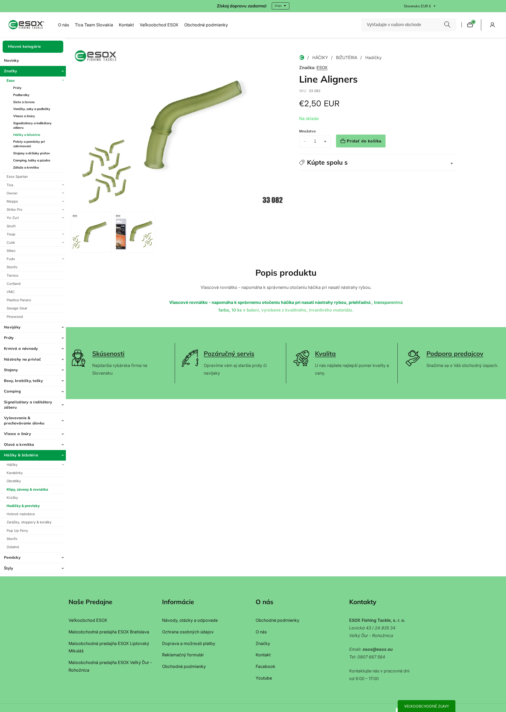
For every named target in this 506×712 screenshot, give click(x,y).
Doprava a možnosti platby (188, 643)
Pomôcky (12, 557)
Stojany (11, 369)
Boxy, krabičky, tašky (23, 380)
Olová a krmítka (19, 444)
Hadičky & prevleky (23, 506)
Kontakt (126, 25)
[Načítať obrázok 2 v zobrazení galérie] (134, 232)
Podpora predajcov (454, 353)
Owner (12, 193)
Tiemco (12, 275)
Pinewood (15, 316)
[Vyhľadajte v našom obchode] (447, 25)
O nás (63, 25)
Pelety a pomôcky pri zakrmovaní (29, 144)
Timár (11, 234)
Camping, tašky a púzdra (31, 160)
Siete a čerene (24, 102)
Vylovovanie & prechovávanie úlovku (24, 420)
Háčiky (12, 464)
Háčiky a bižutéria (26, 134)
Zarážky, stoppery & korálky (29, 522)
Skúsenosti (108, 353)
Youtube (264, 678)
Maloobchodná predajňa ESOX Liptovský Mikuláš (109, 647)
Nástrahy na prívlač (22, 359)
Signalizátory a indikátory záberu (32, 125)
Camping (12, 391)
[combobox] (408, 24)
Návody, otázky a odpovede (190, 620)
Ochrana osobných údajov (188, 631)
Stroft (11, 226)
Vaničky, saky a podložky (31, 109)
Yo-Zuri (13, 218)
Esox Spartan (17, 176)
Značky (10, 71)
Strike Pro (14, 209)
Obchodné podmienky (206, 25)
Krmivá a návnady (21, 348)
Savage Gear (17, 308)
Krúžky (12, 497)
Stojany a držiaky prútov (31, 153)
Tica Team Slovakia (94, 25)
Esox (11, 80)
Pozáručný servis (229, 353)
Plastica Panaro (19, 300)
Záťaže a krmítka (26, 167)
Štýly (8, 568)
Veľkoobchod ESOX (159, 25)
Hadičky (373, 57)
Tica (10, 185)
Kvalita (325, 353)
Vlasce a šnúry (24, 116)
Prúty (17, 88)
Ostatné (13, 546)
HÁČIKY (320, 57)
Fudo (11, 259)
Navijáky (12, 326)
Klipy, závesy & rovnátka (27, 489)
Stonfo (12, 267)
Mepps (12, 201)
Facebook (265, 666)
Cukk (11, 242)
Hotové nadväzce (21, 514)
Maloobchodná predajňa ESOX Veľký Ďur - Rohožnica (110, 666)
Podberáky (21, 95)
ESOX (322, 67)
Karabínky (15, 473)
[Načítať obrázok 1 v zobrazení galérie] (91, 232)
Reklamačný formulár (183, 654)
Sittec (11, 251)
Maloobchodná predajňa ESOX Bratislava (109, 631)
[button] (378, 162)
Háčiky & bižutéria (21, 455)
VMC (11, 292)
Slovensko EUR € (418, 6)
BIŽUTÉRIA (346, 57)
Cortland (14, 283)
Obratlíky (14, 481)
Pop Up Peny (17, 530)
